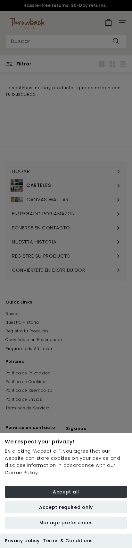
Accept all (66, 492)
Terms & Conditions (68, 540)
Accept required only (66, 507)
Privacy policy (22, 540)
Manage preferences (66, 522)
